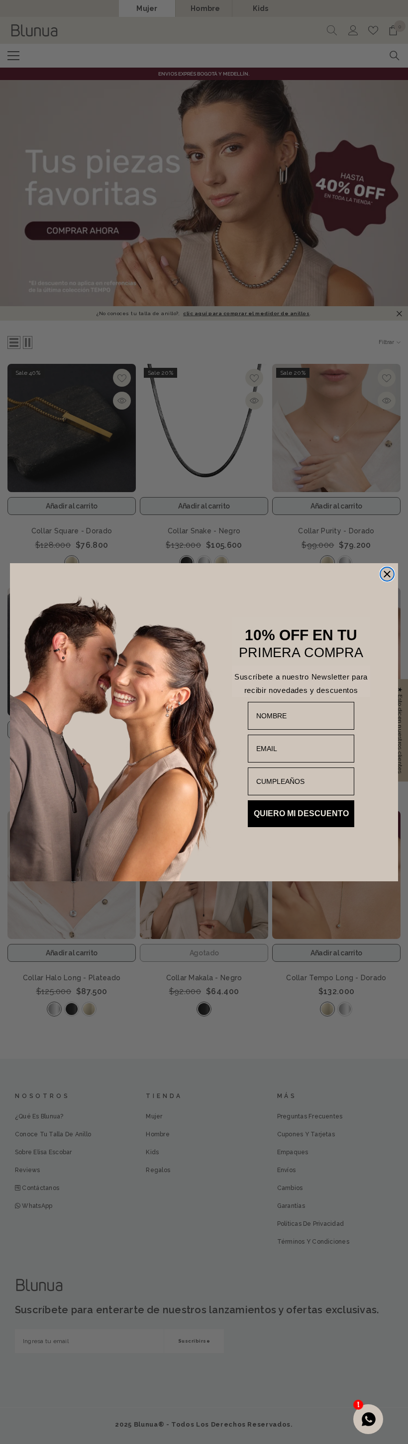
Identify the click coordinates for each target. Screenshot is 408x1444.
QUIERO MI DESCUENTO (301, 813)
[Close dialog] (387, 574)
